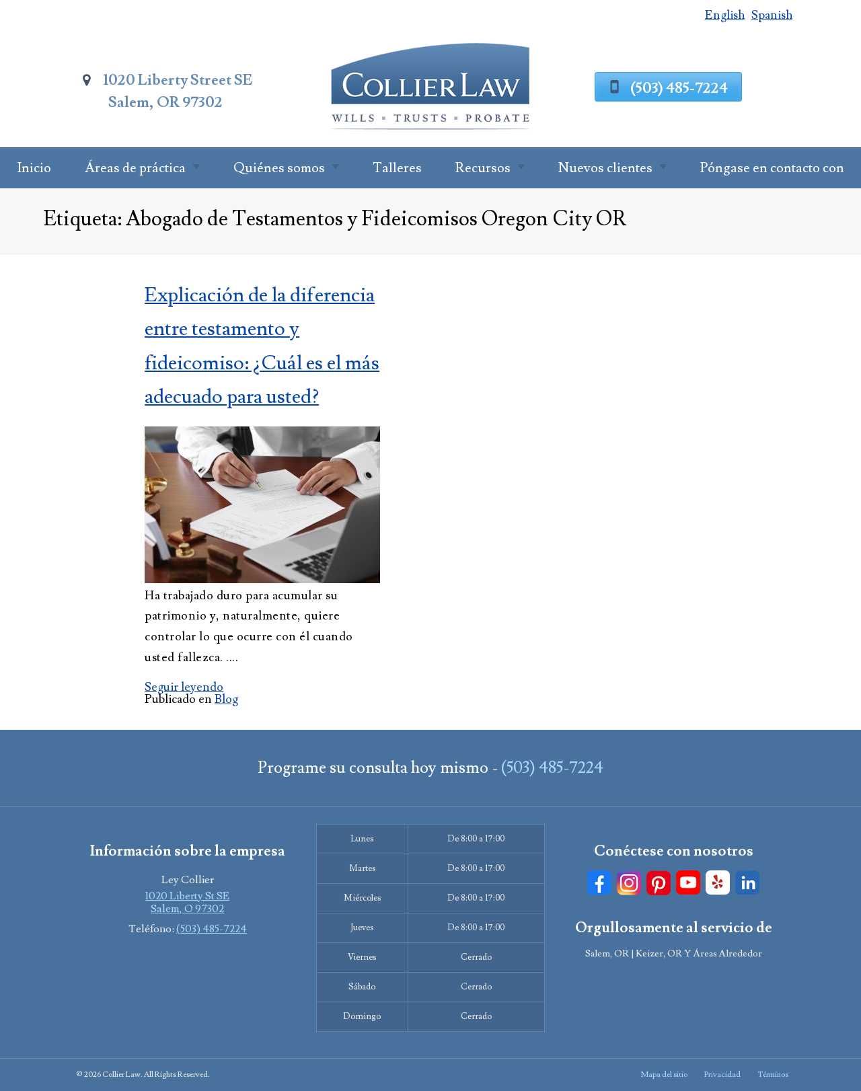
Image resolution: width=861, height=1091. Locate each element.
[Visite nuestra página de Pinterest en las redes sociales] (658, 882)
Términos (772, 1074)
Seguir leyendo (184, 687)
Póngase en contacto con (772, 168)
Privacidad (722, 1074)
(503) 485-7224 (679, 88)
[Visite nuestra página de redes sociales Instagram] (629, 882)
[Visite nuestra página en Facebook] (599, 882)
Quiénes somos (279, 168)
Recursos (483, 168)
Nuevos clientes (605, 168)
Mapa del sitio (664, 1074)
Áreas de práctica (135, 168)
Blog (226, 699)
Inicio (34, 168)
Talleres (397, 168)
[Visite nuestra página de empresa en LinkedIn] (747, 882)
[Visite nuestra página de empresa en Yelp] (718, 882)
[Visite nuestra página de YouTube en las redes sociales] (688, 882)
